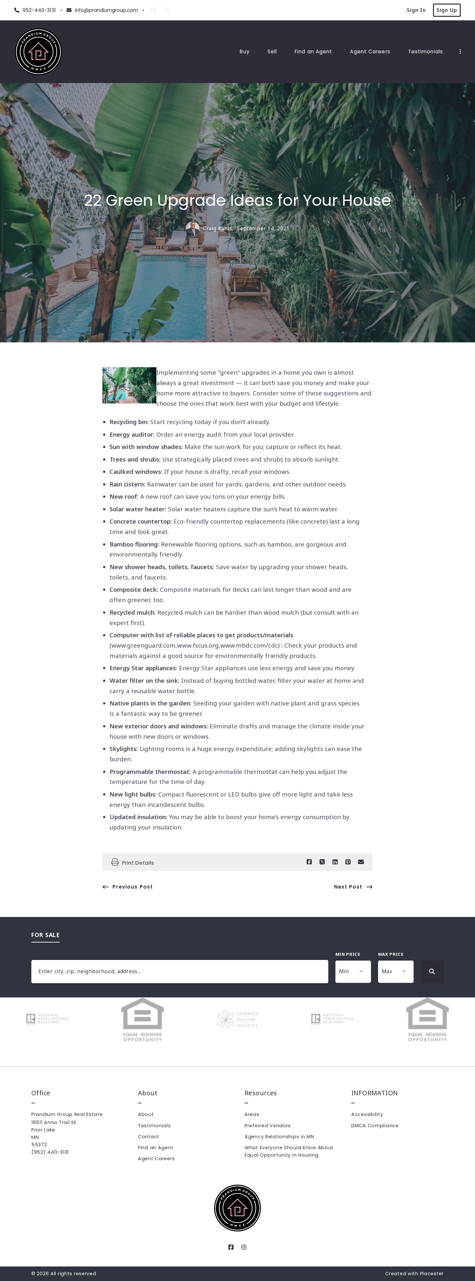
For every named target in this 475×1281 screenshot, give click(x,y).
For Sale (45, 935)
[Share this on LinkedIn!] (335, 862)
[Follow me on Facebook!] (153, 10)
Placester (432, 1273)
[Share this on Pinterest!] (348, 862)
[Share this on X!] (322, 862)
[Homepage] (38, 51)
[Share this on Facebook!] (309, 862)
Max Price (391, 954)
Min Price (347, 954)
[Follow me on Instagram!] (166, 10)
